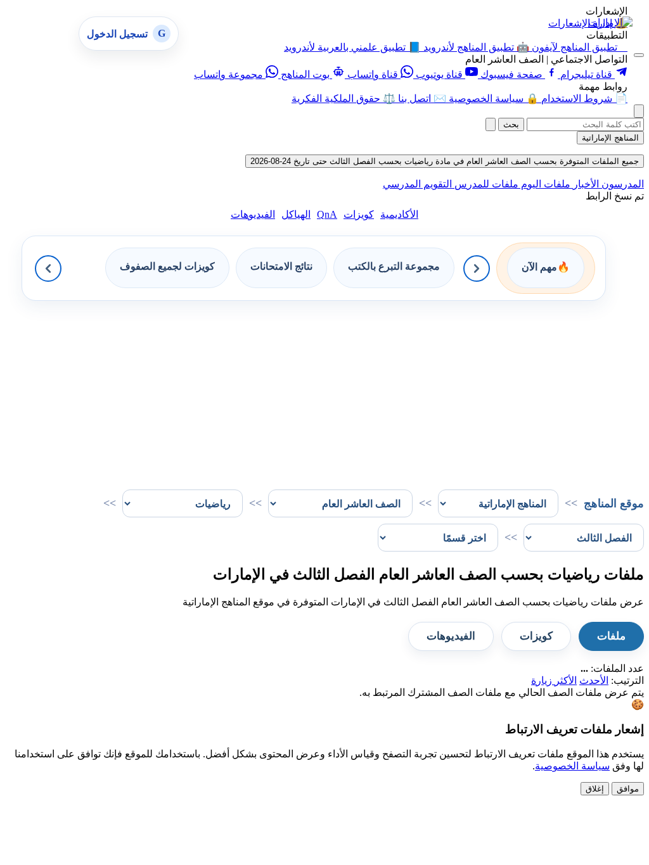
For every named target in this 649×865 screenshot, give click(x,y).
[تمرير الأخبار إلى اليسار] (48, 268)
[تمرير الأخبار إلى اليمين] (476, 268)
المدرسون (621, 184)
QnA (327, 214)
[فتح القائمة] (639, 55)
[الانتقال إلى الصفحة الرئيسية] (610, 22)
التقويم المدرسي (417, 184)
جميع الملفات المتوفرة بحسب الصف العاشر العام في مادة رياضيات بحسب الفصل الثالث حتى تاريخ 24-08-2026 (444, 161)
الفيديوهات (253, 214)
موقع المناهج (614, 503)
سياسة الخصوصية (572, 766)
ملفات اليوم (544, 184)
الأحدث (593, 680)
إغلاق (595, 788)
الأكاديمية (399, 214)
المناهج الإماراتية (610, 137)
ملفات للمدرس (485, 184)
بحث (511, 124)
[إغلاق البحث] (490, 124)
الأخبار (584, 184)
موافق (628, 788)
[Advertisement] (324, 389)
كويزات (359, 214)
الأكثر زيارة (554, 680)
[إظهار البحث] (639, 111)
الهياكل (296, 214)
